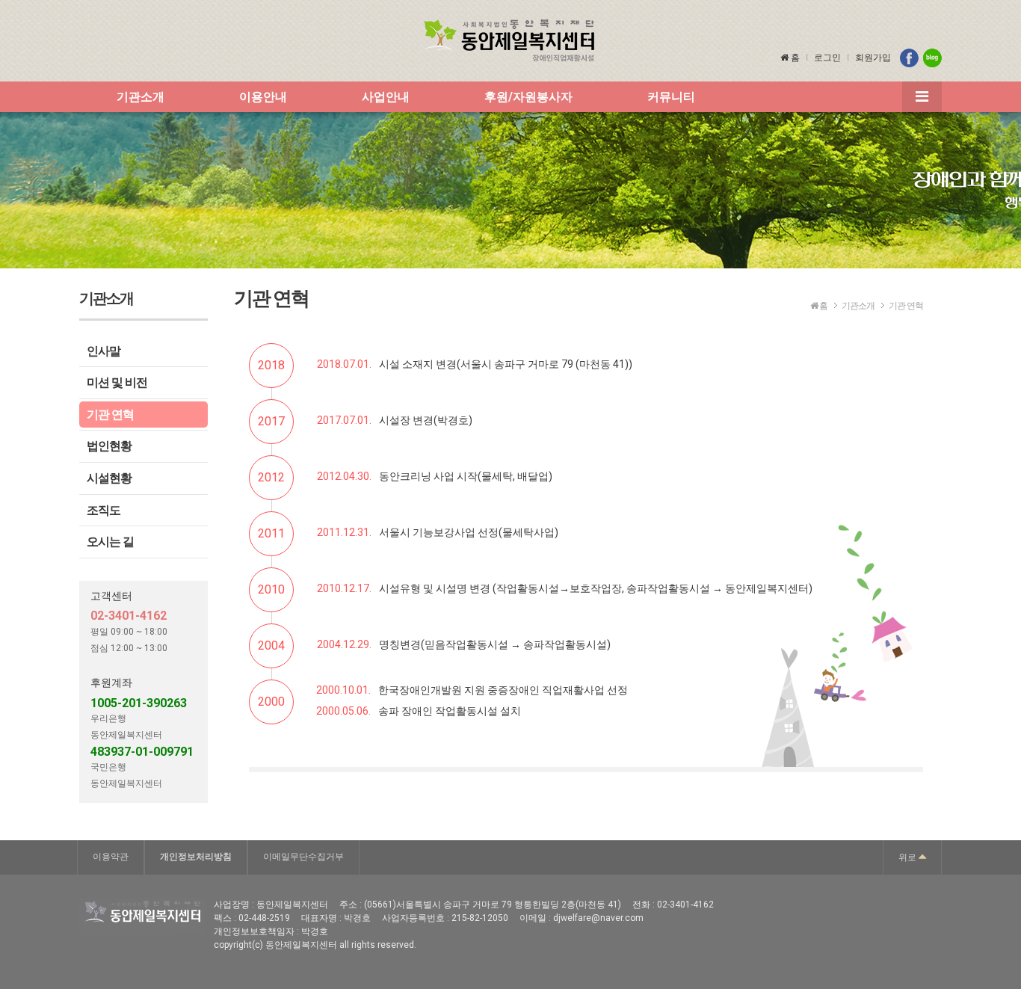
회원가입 (873, 57)
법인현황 (109, 446)
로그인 (827, 57)
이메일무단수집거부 (303, 856)
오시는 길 (110, 541)
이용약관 (111, 856)
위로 (908, 857)
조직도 (103, 510)
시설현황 (109, 478)
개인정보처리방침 (196, 856)
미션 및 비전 (117, 382)
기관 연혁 (110, 414)
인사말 (103, 351)
